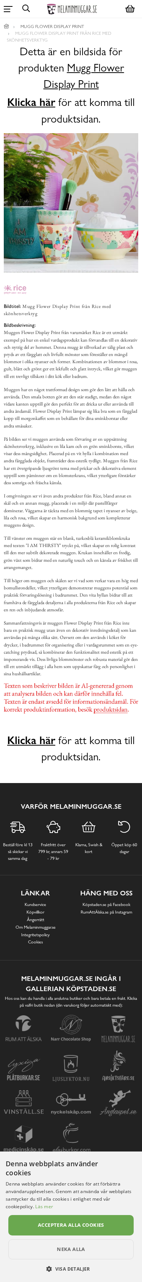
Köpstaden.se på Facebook (106, 904)
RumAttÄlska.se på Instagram (106, 912)
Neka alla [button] (71, 1249)
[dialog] (71, 1216)
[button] (71, 1268)
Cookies (35, 942)
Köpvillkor (35, 912)
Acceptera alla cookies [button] (71, 1224)
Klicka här (31, 102)
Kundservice (35, 904)
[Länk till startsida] (6, 26)
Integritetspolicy (35, 934)
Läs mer (44, 1206)
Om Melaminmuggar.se (36, 927)
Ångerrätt (35, 919)
